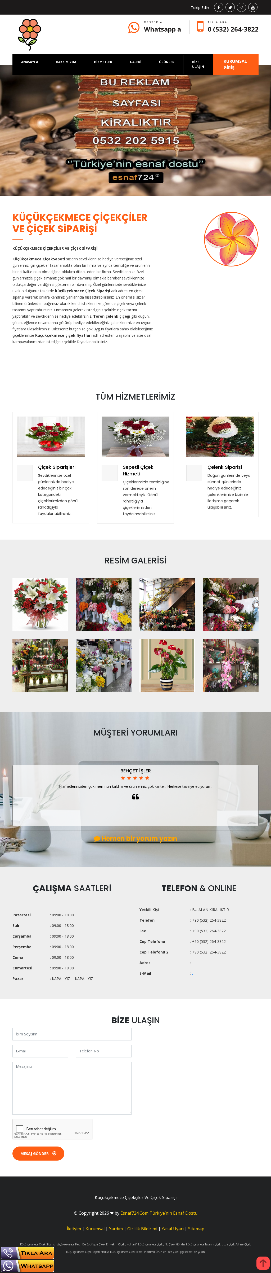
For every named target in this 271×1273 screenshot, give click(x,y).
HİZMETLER (103, 62)
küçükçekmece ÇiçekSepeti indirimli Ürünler (138, 1252)
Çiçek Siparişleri (56, 467)
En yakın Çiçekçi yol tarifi (121, 1244)
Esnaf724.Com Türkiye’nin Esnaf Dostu (158, 1213)
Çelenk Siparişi (224, 467)
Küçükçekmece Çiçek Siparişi (38, 1244)
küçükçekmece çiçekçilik (153, 1244)
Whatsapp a (162, 29)
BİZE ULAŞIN (198, 64)
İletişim (74, 1229)
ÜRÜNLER (166, 62)
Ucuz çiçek (228, 1244)
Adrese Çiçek (243, 1244)
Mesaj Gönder (35, 1153)
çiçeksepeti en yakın (192, 1252)
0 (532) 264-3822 (233, 29)
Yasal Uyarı (173, 1229)
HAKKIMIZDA (66, 62)
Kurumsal (95, 1229)
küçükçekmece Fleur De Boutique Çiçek (80, 1244)
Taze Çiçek (172, 1252)
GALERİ (135, 62)
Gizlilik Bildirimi (142, 1229)
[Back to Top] (263, 1263)
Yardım (116, 1229)
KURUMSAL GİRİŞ (235, 64)
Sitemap (196, 1229)
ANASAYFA (29, 62)
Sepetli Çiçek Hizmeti (138, 470)
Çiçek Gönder (177, 1244)
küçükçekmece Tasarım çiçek (203, 1244)
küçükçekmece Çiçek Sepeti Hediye (87, 1252)
